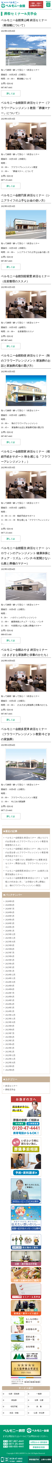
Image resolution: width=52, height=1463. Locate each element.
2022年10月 (10, 1062)
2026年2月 (9, 927)
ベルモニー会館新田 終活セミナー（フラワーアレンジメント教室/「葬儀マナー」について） (25, 108)
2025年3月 (9, 967)
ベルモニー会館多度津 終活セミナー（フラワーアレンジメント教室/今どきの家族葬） (25, 734)
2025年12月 (10, 934)
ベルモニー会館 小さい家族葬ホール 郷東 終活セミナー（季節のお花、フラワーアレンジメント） (26, 863)
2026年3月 (9, 923)
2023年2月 (9, 1052)
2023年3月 (9, 1048)
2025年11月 (10, 938)
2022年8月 (9, 1070)
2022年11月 (10, 1059)
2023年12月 (10, 1015)
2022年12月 (10, 1055)
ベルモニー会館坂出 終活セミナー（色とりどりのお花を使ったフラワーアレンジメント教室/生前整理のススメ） (26, 841)
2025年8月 (9, 949)
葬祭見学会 (10, 1089)
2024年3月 (9, 1008)
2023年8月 (9, 1030)
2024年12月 (10, 975)
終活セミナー (11, 1086)
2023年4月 (9, 1044)
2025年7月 (9, 953)
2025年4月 (9, 964)
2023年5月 (9, 1040)
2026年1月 (9, 931)
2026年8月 (9, 905)
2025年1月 (9, 971)
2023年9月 (9, 1026)
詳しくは (11, 93)
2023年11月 (10, 1019)
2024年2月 (9, 1011)
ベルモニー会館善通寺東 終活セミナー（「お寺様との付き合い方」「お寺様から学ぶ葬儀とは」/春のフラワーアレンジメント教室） (26, 882)
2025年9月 (9, 945)
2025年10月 (10, 942)
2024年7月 (9, 993)
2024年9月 (9, 986)
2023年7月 (9, 1033)
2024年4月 (9, 1004)
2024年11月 (10, 978)
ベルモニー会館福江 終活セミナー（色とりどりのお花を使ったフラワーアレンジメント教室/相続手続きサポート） (26, 852)
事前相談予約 (34, 1459)
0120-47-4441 (16, 1459)
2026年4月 (9, 920)
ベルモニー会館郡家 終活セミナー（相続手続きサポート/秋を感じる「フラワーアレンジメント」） (25, 456)
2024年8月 (9, 989)
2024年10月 (10, 982)
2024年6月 (9, 997)
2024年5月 (9, 1000)
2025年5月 (9, 960)
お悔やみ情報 (46, 1459)
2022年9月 (9, 1066)
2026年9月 (9, 901)
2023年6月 (9, 1037)
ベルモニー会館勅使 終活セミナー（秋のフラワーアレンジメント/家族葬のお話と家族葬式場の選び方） (26, 360)
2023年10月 (10, 1022)
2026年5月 (9, 916)
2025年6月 (9, 956)
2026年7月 (9, 909)
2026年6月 (9, 912)
